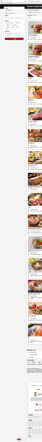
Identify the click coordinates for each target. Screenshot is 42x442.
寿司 (35, 372)
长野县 (36, 424)
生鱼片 (37, 372)
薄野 (30, 371)
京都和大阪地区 (38, 416)
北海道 (6, 3)
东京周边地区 (33, 416)
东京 (29, 416)
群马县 (39, 421)
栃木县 (36, 421)
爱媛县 (29, 425)
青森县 (39, 422)
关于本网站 (25, 1)
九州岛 (32, 417)
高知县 (32, 425)
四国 (29, 417)
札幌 (28, 362)
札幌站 (33, 371)
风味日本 (2, 3)
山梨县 (32, 424)
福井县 (29, 424)
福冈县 (36, 425)
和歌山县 (33, 422)
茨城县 (32, 421)
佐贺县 (39, 425)
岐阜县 (39, 424)
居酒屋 (40, 372)
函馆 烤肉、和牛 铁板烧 (32, 364)
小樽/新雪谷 (33, 362)
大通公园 (39, 362)
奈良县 (29, 422)
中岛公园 (36, 371)
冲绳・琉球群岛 (36, 417)
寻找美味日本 (30, 437)
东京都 (29, 421)
